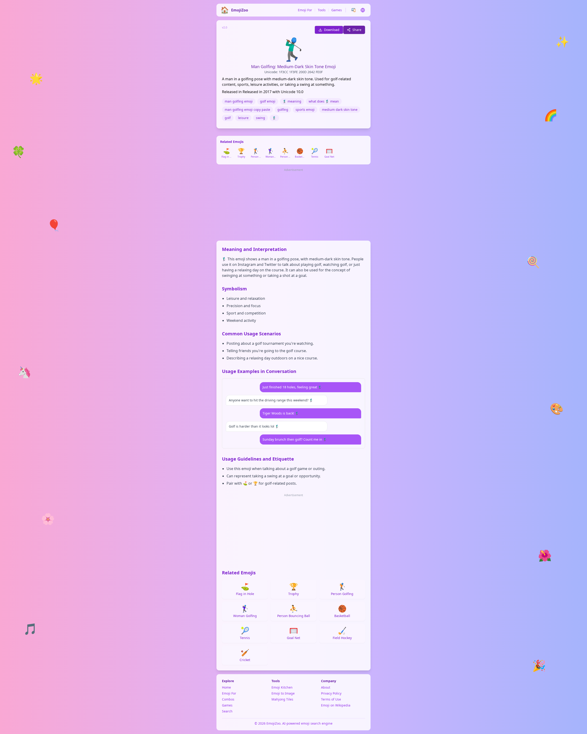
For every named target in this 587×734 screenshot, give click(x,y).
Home (226, 687)
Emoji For (305, 10)
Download (331, 30)
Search (227, 711)
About (325, 687)
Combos (228, 699)
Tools (322, 10)
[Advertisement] (293, 205)
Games (336, 10)
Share (356, 30)
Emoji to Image (283, 693)
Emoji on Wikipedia (335, 705)
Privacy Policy (331, 693)
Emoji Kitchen (282, 687)
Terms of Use (331, 699)
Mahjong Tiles (282, 699)
